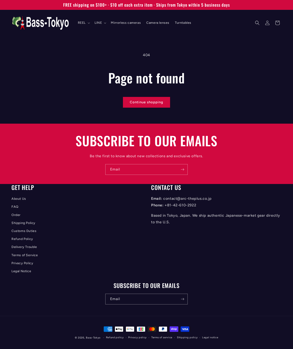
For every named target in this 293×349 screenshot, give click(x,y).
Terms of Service (24, 255)
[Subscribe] (182, 169)
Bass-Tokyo (93, 337)
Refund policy (115, 337)
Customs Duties (23, 231)
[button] (83, 23)
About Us (18, 199)
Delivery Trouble (24, 247)
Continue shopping (146, 102)
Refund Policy (22, 239)
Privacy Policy (22, 263)
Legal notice (210, 337)
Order (16, 215)
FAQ (15, 207)
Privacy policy (137, 337)
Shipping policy (187, 337)
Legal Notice (21, 271)
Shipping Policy (23, 223)
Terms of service (161, 337)
